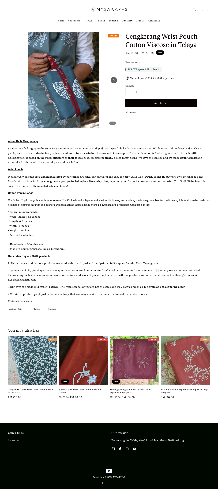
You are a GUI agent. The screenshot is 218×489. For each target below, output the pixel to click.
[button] (194, 9)
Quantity (129, 85)
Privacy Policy (110, 482)
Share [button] (133, 112)
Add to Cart (161, 103)
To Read (100, 20)
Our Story (127, 20)
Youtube (113, 20)
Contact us (13, 440)
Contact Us (154, 20)
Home (61, 20)
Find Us (140, 20)
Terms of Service (94, 482)
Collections (74, 20)
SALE (89, 20)
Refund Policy (125, 482)
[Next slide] (114, 80)
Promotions (132, 62)
